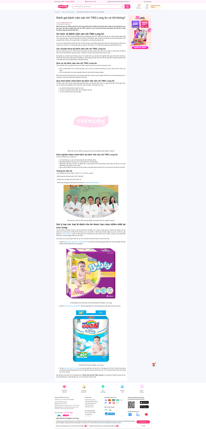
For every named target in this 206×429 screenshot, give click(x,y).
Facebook (130, 417)
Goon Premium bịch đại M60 (72, 306)
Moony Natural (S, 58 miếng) (72, 368)
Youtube (146, 417)
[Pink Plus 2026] (140, 32)
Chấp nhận (143, 422)
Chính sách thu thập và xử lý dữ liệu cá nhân (110, 422)
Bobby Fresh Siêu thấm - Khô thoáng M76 (76, 241)
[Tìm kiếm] (127, 6)
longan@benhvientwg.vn (92, 182)
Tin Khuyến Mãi (88, 414)
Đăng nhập (148, 1)
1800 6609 (67, 1)
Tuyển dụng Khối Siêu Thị (90, 403)
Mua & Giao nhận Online (90, 412)
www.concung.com (66, 233)
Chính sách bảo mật (89, 405)
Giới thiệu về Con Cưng (90, 399)
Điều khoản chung (89, 406)
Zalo (138, 417)
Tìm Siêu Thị (91, 1)
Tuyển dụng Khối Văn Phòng (91, 401)
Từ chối (143, 425)
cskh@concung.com (62, 401)
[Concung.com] (63, 6)
